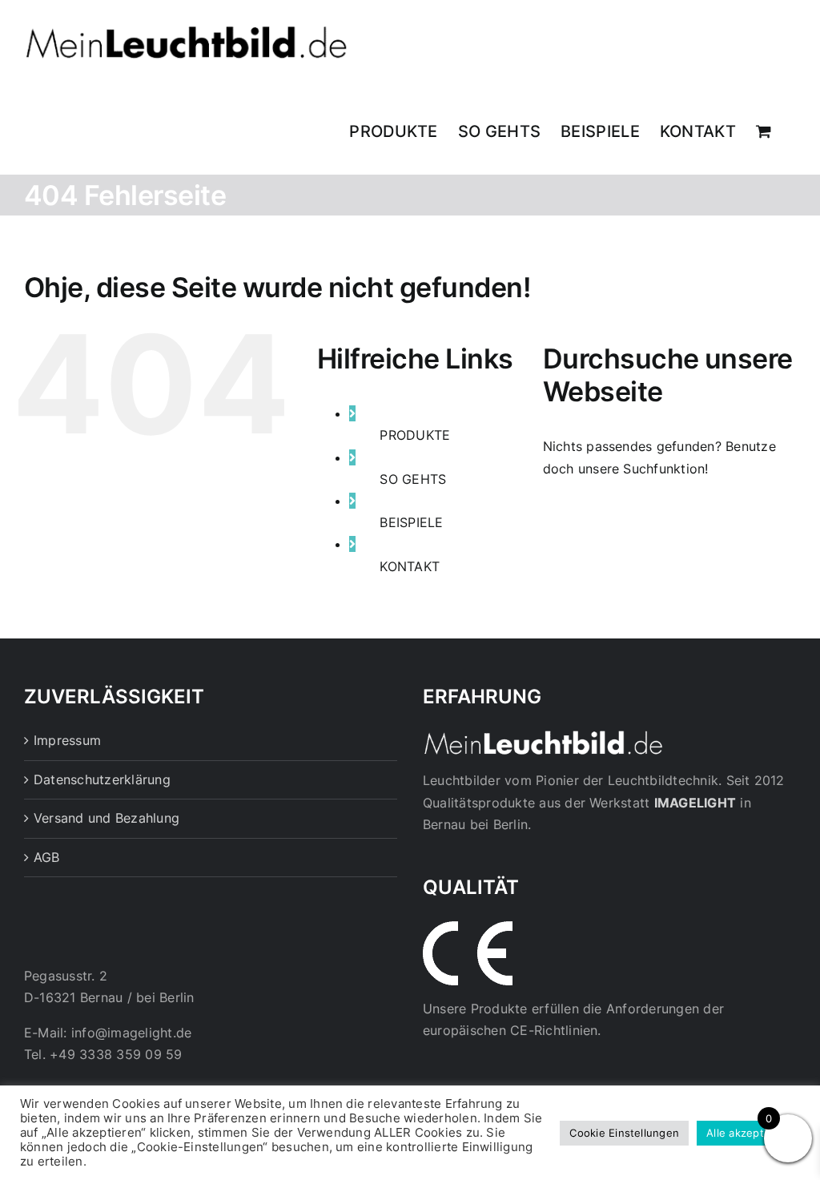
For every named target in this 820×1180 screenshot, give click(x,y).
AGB (47, 857)
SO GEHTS (413, 479)
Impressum (67, 740)
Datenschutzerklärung (102, 779)
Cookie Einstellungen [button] (624, 1132)
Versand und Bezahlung (106, 818)
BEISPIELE (411, 522)
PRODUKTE (415, 435)
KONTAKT (410, 566)
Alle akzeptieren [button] (748, 1132)
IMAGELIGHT (695, 803)
